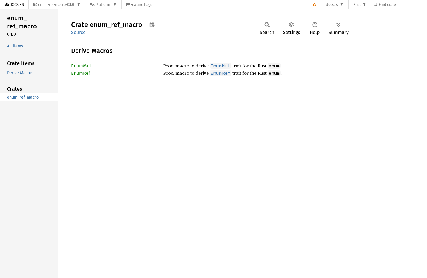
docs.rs (332, 4)
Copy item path (152, 24)
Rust (357, 4)
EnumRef (80, 73)
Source (78, 32)
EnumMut (81, 66)
